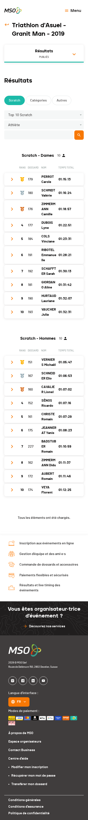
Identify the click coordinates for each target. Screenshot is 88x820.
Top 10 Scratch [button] (20, 115)
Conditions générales (24, 800)
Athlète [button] (14, 125)
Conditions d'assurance (26, 806)
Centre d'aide (18, 758)
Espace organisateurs (24, 741)
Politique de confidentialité (29, 813)
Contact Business (21, 750)
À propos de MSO (20, 733)
